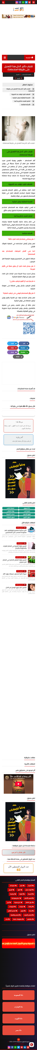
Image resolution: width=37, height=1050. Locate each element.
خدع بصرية (17, 902)
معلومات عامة (17, 919)
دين (8, 902)
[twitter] (26, 2)
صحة (30, 910)
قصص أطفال (11, 910)
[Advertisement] (18, 38)
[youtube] (29, 2)
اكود (19, 890)
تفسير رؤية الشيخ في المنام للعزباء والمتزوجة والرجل (14, 547)
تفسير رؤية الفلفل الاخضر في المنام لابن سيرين (14, 560)
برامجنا (12, 894)
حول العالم (29, 902)
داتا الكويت (18, 1019)
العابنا (21, 894)
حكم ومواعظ (15, 898)
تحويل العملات (10, 517)
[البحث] (3, 2)
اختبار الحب (27, 511)
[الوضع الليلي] (31, 1044)
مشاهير (29, 919)
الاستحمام (28, 160)
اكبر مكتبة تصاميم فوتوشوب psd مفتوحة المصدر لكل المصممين (15, 531)
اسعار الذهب (10, 508)
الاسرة (17, 74)
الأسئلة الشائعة (26, 104)
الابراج (10, 890)
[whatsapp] (23, 2)
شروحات (11, 906)
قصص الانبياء (28, 915)
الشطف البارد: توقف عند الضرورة (21, 94)
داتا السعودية (18, 995)
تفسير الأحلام (28, 898)
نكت (6, 919)
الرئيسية (28, 57)
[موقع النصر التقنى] (18, 9)
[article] (18, 368)
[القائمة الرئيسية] (4, 57)
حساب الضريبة (10, 514)
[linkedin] (24, 1047)
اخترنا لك (12, 885)
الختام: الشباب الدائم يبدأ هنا (22, 101)
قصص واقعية (15, 915)
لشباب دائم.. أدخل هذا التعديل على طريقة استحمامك (21, 90)
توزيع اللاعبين (27, 514)
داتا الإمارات (18, 1007)
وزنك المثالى (10, 511)
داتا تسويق (27, 508)
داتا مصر (18, 1030)
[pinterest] (21, 1047)
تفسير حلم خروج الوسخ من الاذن (16, 587)
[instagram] (16, 2)
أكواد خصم (29, 890)
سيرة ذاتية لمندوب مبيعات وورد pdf (14, 573)
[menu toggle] (33, 2)
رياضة (30, 906)
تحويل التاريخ (26, 517)
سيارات (21, 906)
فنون (22, 910)
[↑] (18, 1039)
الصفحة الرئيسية (27, 74)
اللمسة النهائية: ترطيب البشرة (22, 98)
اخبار (21, 885)
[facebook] (20, 2)
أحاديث (30, 885)
